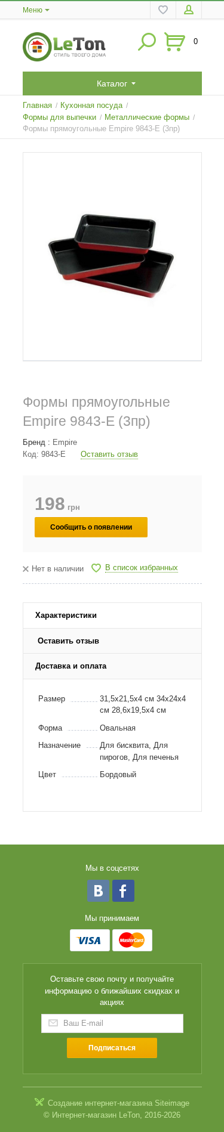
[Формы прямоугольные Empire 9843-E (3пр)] (112, 257)
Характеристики (66, 615)
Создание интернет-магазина (100, 1103)
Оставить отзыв (109, 454)
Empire (65, 442)
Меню (32, 10)
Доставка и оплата (70, 665)
